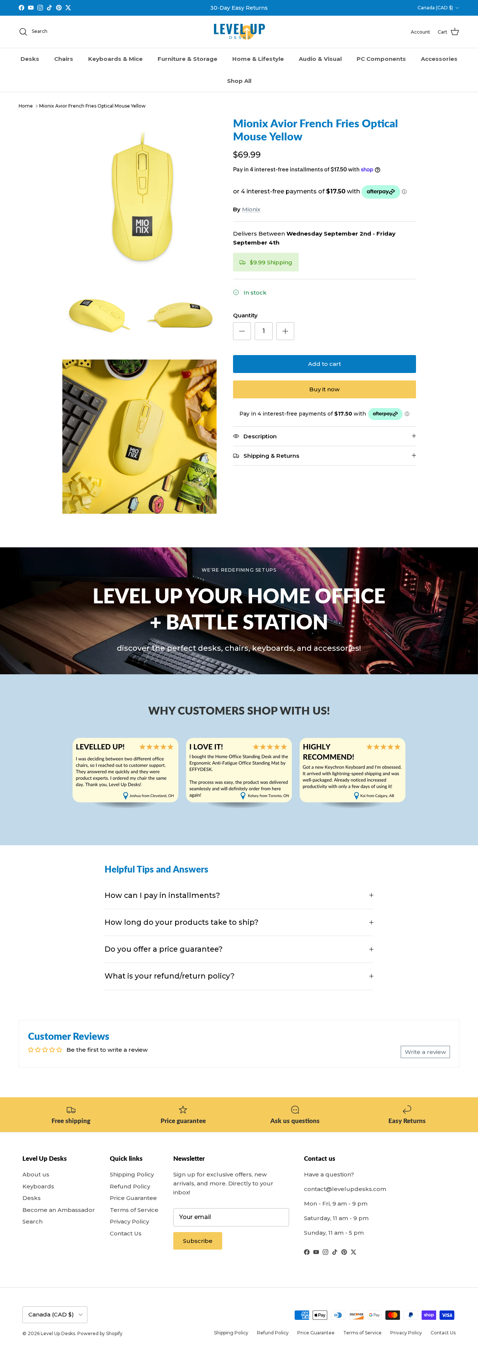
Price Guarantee (133, 1197)
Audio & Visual (320, 58)
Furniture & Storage (187, 58)
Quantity (245, 315)
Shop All (239, 80)
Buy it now (324, 389)
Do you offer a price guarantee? (164, 949)
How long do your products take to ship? (181, 922)
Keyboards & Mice (115, 58)
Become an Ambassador (58, 1209)
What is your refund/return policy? (170, 975)
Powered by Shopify (99, 1333)
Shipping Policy (132, 1174)
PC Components (381, 58)
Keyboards (38, 1186)
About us (35, 1174)
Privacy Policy (129, 1221)
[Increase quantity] (285, 331)
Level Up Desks (58, 1333)
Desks (30, 58)
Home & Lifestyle (258, 58)
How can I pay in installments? (162, 895)
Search (32, 1221)
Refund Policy (130, 1186)
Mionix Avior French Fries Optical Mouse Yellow (92, 106)
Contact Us (126, 1233)
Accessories (439, 58)
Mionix (251, 209)
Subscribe (197, 1240)
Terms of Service (134, 1209)
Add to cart (324, 363)
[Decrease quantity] (242, 331)
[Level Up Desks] (239, 32)
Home (26, 106)
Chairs (63, 58)
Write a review (425, 1051)
